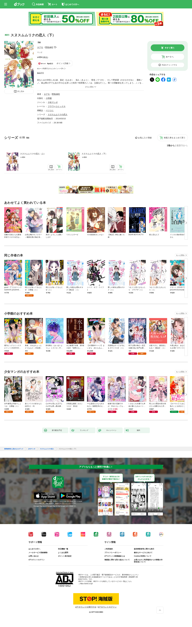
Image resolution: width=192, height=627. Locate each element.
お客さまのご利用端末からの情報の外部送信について (148, 561)
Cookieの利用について (142, 556)
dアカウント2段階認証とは (114, 556)
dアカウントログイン (37, 560)
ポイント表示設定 (65, 556)
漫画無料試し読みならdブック (13, 449)
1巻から (171, 145)
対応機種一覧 (63, 549)
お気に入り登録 (145, 138)
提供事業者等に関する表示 (144, 549)
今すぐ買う (170, 48)
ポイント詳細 (62, 63)
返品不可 (40, 73)
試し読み (20, 91)
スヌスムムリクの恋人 (57, 114)
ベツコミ (50, 110)
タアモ (40, 47)
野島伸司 (49, 47)
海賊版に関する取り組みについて (117, 560)
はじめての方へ (34, 549)
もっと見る (180, 255)
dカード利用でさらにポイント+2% (50, 69)
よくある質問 (63, 553)
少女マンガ (53, 102)
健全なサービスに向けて (143, 553)
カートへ (170, 57)
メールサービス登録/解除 (38, 553)
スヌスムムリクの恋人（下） (94, 154)
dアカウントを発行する (85, 607)
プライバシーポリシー (112, 553)
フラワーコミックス (56, 106)
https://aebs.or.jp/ (86, 584)
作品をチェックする (169, 65)
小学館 (49, 98)
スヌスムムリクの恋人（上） (33, 154)
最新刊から (182, 145)
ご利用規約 (108, 549)
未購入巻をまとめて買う (174, 138)
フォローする (55, 47)
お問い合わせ (34, 556)
